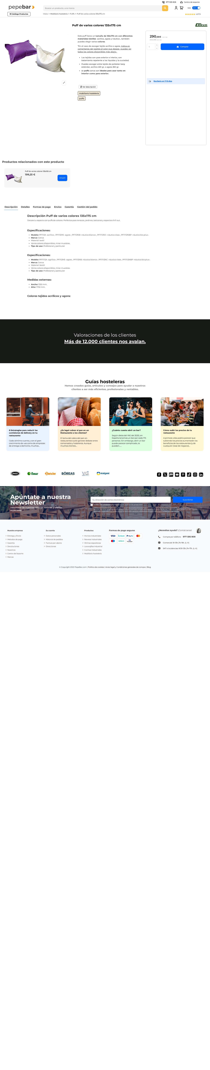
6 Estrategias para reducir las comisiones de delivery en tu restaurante (23, 433)
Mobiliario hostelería (89, 93)
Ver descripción (89, 87)
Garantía (11, 543)
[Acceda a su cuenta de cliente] (176, 8)
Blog (149, 567)
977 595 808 (171, 2)
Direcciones (51, 546)
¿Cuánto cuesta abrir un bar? (126, 430)
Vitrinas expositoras (92, 543)
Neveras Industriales (93, 539)
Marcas (10, 557)
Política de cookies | (96, 567)
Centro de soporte (191, 2)
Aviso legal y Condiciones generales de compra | (125, 567)
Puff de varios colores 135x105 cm (38, 171)
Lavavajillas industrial (93, 546)
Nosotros (11, 550)
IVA (189, 8)
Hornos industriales (92, 536)
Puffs (81, 98)
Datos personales (53, 536)
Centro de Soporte (15, 553)
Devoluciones (13, 546)
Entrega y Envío (14, 536)
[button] (193, 14)
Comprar (184, 46)
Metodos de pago (14, 539)
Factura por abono (54, 543)
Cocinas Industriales (93, 550)
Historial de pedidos (54, 539)
